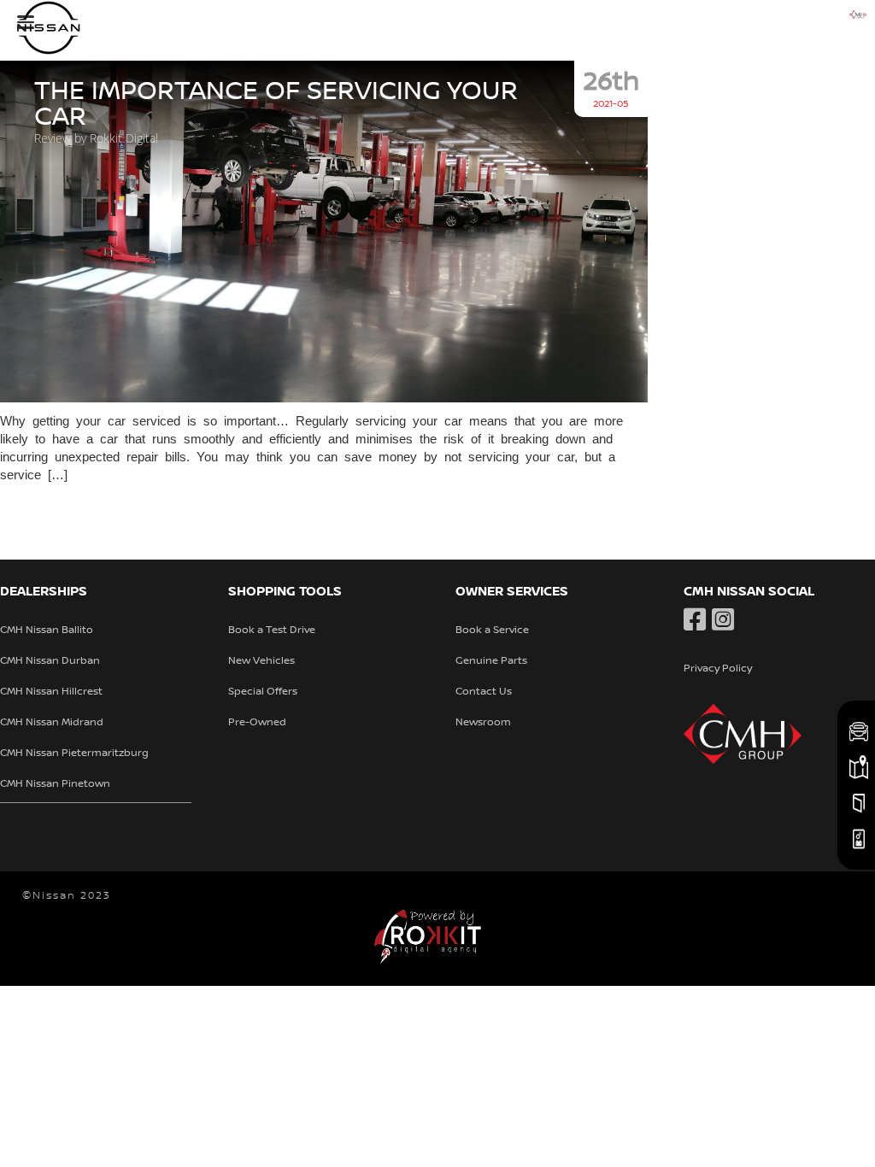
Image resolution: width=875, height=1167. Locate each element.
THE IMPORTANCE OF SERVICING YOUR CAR (276, 104)
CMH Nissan (128, 28)
